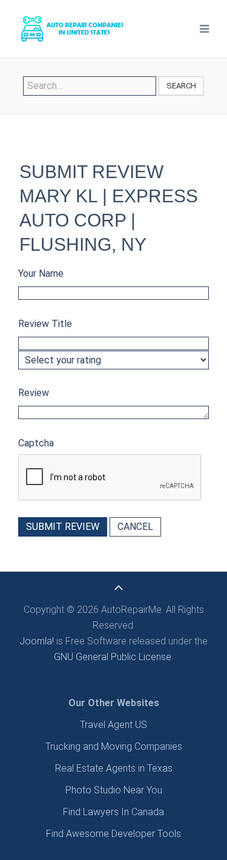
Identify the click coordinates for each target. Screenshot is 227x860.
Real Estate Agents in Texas (114, 768)
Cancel (135, 526)
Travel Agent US (113, 724)
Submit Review (62, 526)
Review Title (45, 323)
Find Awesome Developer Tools (113, 833)
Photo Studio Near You (113, 790)
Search (181, 85)
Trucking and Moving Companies (113, 746)
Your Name (41, 273)
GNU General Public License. (113, 657)
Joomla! (36, 641)
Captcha (36, 443)
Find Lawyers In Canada (113, 812)
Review (33, 393)
